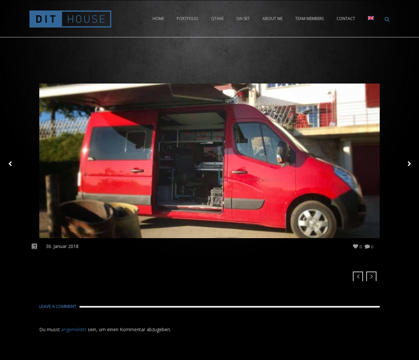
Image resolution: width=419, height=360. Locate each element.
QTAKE (217, 18)
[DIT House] (70, 18)
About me (272, 18)
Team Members (309, 18)
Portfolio (187, 18)
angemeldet (73, 329)
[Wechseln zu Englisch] (370, 18)
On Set (243, 18)
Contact (346, 18)
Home (158, 18)
